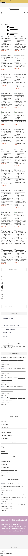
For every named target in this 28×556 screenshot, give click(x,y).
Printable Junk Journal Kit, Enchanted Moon (20, 120)
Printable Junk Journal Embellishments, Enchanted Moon (7, 139)
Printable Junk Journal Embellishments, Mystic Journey (20, 102)
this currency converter (8, 345)
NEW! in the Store (14, 322)
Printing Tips (18, 4)
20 (2, 284)
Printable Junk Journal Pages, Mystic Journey (7, 120)
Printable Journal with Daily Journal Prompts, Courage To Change (20, 46)
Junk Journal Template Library (14, 326)
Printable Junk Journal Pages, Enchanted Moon (7, 159)
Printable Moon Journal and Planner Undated (20, 179)
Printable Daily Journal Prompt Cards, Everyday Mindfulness (21, 240)
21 (2, 285)
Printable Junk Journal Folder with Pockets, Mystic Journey (7, 104)
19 (2, 282)
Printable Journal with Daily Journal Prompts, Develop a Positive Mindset (7, 260)
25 (2, 291)
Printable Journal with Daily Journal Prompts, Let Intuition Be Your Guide (20, 160)
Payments (3, 430)
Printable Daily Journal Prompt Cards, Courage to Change (7, 65)
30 (2, 298)
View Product (7, 40)
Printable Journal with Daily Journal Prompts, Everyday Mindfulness (7, 240)
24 (2, 290)
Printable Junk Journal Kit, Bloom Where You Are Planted (20, 221)
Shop (8, 19)
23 (2, 288)
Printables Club (14, 333)
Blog (2, 447)
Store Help (12, 4)
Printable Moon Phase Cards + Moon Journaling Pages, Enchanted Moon (20, 139)
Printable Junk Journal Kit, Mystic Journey (7, 83)
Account (6, 4)
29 (2, 296)
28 (2, 295)
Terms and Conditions (6, 435)
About (3, 451)
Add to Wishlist (4, 42)
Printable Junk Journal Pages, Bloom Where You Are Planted (7, 221)
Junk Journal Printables (14, 329)
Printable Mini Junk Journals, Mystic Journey (20, 84)
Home (2, 19)
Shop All (5, 336)
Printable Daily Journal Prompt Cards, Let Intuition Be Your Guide (7, 180)
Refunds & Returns (6, 432)
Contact (3, 449)
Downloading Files (5, 424)
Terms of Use (25, 4)
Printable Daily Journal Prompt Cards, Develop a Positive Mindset (21, 259)
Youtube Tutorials (8, 340)
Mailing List (4, 453)
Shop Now (3, 2)
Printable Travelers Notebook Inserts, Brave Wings (6, 46)
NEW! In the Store (5, 464)
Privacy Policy (4, 438)
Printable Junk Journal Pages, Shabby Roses (20, 64)
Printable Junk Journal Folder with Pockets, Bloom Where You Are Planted (20, 202)
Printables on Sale (8, 318)
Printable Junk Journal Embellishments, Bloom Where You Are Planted (7, 200)
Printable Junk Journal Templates (9, 470)
